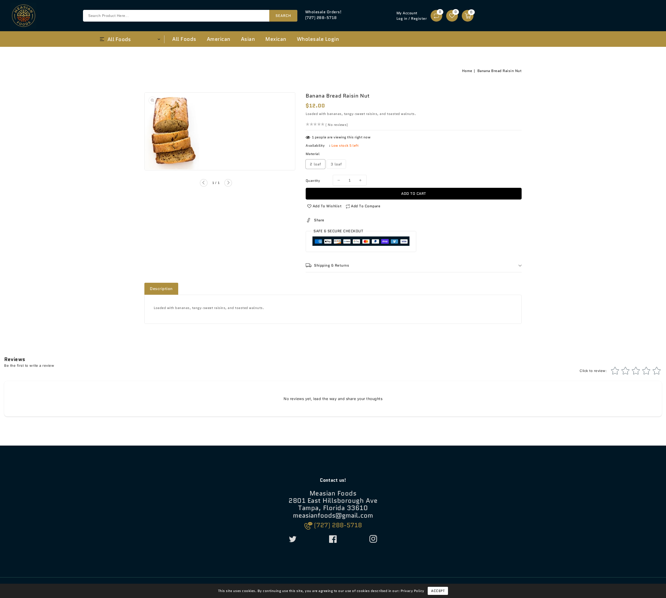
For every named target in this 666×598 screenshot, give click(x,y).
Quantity (313, 180)
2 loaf (315, 164)
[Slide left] (204, 183)
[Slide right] (228, 183)
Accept (438, 590)
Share (319, 220)
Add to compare (365, 206)
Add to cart (413, 193)
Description (161, 289)
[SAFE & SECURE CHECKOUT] (360, 242)
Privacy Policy (412, 590)
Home (467, 70)
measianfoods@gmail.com (333, 515)
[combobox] (190, 16)
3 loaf (336, 164)
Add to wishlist (327, 206)
